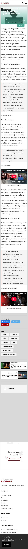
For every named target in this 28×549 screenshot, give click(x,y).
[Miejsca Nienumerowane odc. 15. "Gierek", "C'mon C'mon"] (6, 365)
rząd (14, 342)
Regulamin (3, 498)
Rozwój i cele (4, 505)
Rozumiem (6, 544)
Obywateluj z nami (14, 459)
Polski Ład (14, 338)
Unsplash (23, 23)
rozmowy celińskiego (9, 354)
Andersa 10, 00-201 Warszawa (11, 530)
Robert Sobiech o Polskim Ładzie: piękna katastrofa (9, 376)
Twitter (4, 520)
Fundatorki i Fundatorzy (7, 508)
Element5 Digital (15, 23)
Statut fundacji (4, 500)
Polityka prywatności (6, 495)
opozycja (5, 342)
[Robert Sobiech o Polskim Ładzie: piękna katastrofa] (22, 375)
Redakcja (5, 19)
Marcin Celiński (7, 350)
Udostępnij (6, 321)
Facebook (5, 518)
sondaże (14, 334)
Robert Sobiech (7, 346)
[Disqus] (14, 417)
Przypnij (6, 324)
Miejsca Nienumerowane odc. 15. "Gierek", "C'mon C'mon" (18, 366)
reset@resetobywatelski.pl (9, 532)
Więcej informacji (11, 540)
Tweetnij (16, 321)
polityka (5, 334)
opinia (4, 338)
